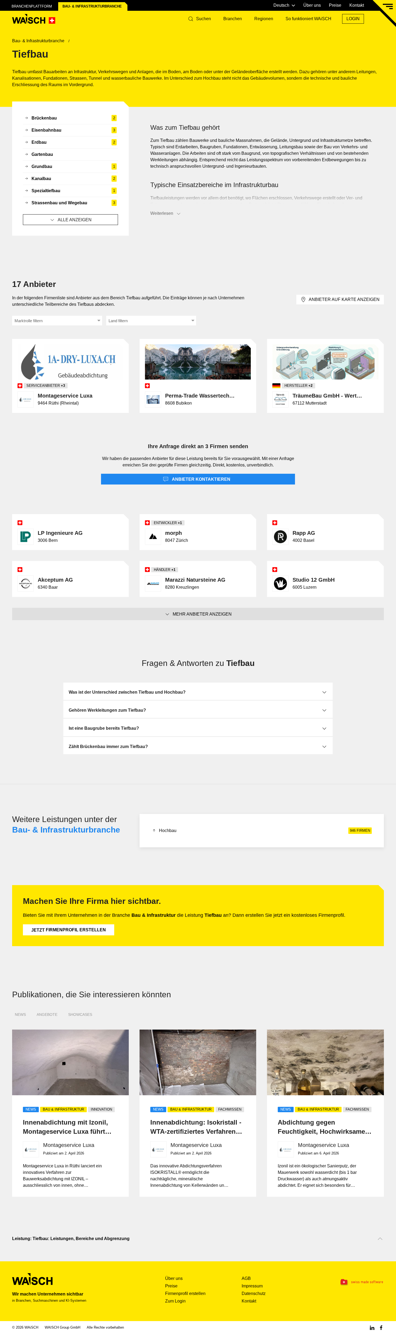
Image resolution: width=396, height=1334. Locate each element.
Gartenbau (42, 154)
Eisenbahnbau (73, 130)
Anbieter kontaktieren (200, 479)
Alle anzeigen (75, 219)
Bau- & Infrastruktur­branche (92, 6)
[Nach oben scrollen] (380, 1238)
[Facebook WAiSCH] (381, 1327)
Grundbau (73, 166)
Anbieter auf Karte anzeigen (344, 299)
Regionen (263, 18)
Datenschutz (254, 1293)
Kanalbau (73, 178)
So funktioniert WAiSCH (308, 18)
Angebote (47, 1014)
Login (353, 18)
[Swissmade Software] (351, 1282)
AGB (246, 1278)
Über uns (312, 5)
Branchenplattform (32, 6)
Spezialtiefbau (73, 190)
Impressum (252, 1286)
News (20, 1014)
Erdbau (73, 142)
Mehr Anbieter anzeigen (202, 614)
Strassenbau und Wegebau (73, 203)
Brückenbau (73, 118)
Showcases (80, 1014)
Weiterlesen (161, 213)
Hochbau (264, 830)
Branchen (232, 18)
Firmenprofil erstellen (68, 930)
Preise (335, 5)
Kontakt (356, 5)
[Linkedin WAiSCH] (372, 1327)
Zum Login (175, 1301)
